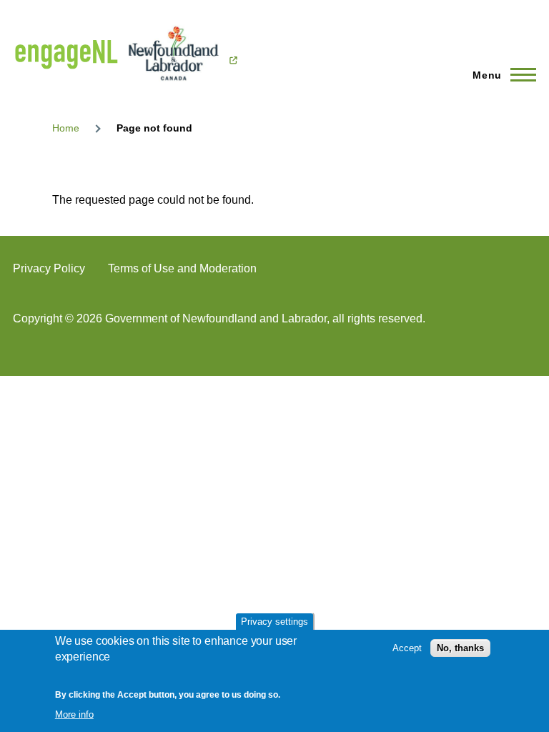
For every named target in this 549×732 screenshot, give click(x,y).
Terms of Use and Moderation (182, 268)
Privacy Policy (49, 268)
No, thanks (460, 648)
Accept (407, 648)
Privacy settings (274, 621)
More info (74, 714)
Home (65, 128)
